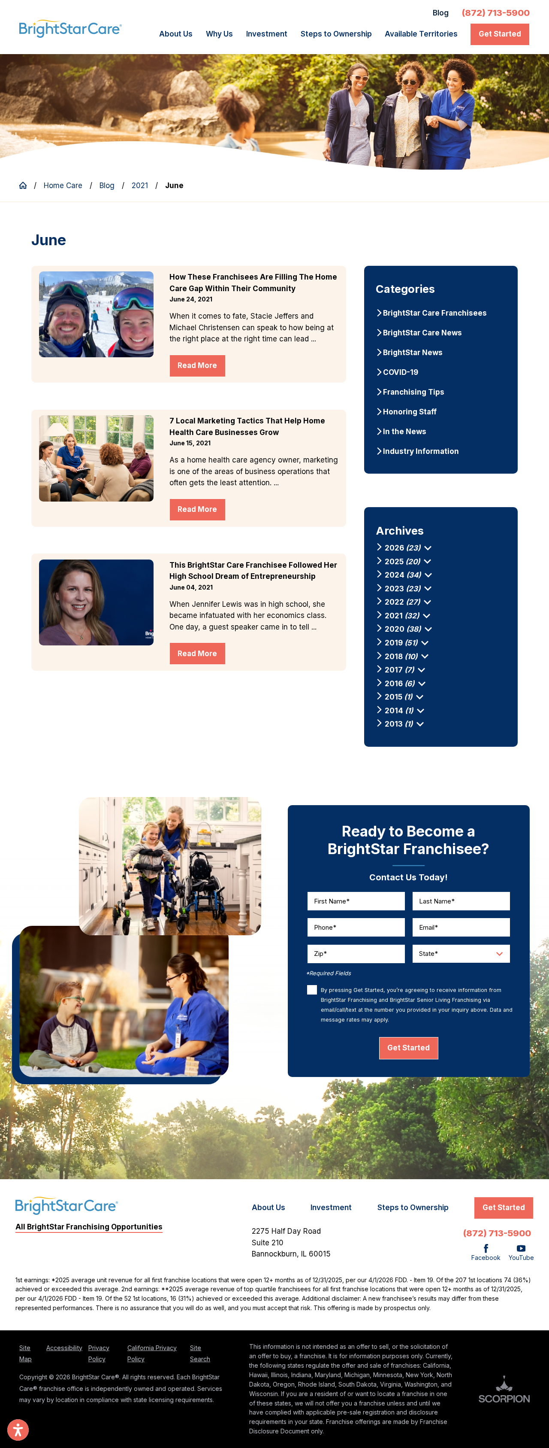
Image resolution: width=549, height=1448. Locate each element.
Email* (428, 927)
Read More (197, 365)
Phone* (325, 927)
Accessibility (64, 1347)
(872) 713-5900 (496, 13)
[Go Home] (26, 185)
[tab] (427, 548)
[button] (18, 1430)
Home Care (63, 185)
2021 (140, 185)
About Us (176, 34)
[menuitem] (178, 34)
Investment (266, 34)
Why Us (219, 34)
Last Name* (437, 901)
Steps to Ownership (336, 34)
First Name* (332, 901)
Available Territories (421, 34)
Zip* (320, 954)
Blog (441, 13)
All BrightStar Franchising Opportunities (89, 1227)
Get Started (500, 34)
